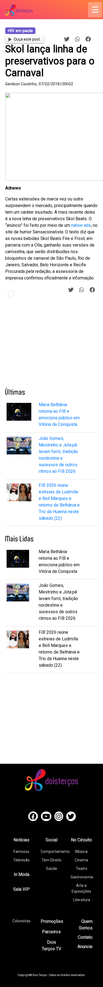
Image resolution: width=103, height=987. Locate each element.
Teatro (81, 868)
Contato (85, 937)
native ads (81, 225)
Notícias (21, 839)
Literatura (81, 900)
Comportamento (55, 851)
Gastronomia (82, 877)
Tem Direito (51, 860)
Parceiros (51, 931)
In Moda (21, 874)
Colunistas (21, 921)
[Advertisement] (46, 345)
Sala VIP (21, 889)
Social (51, 839)
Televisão (21, 860)
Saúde (51, 868)
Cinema (81, 860)
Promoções (52, 921)
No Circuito (81, 839)
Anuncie (85, 946)
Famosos (21, 851)
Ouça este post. (27, 39)
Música (81, 851)
